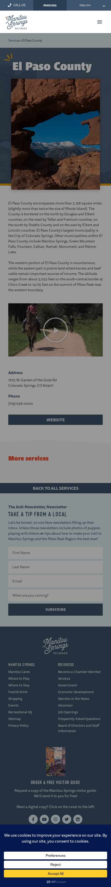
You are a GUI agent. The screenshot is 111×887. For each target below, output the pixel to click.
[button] (55, 330)
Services (14, 40)
